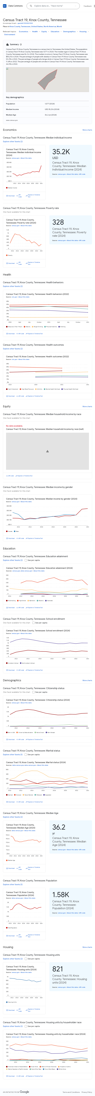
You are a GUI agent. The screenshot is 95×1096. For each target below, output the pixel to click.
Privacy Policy (87, 1092)
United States (37, 26)
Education (55, 31)
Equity (44, 31)
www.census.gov (12, 120)
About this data (26, 158)
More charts (87, 130)
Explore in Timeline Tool (34, 196)
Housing (83, 31)
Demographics (69, 31)
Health (35, 31)
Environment (9, 34)
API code (20, 196)
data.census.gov (26, 571)
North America (50, 26)
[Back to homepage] (4, 6)
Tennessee (25, 26)
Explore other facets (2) (13, 141)
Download (11, 196)
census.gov (15, 158)
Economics (23, 31)
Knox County (15, 26)
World (59, 26)
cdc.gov (14, 297)
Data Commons (15, 6)
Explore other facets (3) (13, 754)
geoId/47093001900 (25, 23)
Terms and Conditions (71, 1092)
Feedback (88, 6)
